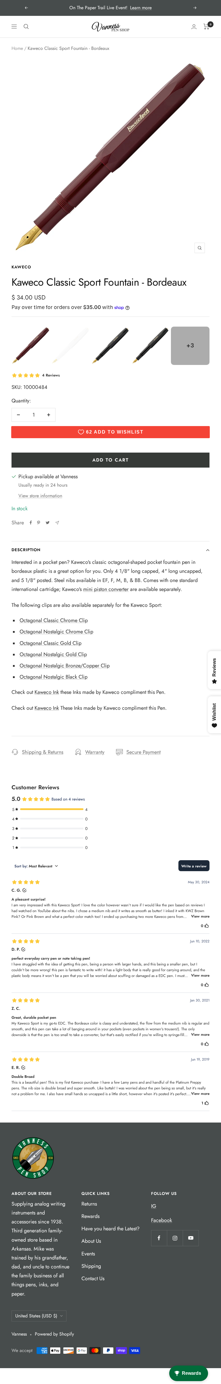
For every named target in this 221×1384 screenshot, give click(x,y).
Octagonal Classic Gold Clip (50, 643)
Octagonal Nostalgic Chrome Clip (56, 631)
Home (17, 48)
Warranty (94, 752)
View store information (40, 495)
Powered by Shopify (54, 1334)
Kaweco (21, 267)
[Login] (194, 26)
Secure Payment (143, 752)
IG (153, 1206)
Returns (89, 1204)
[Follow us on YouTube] (191, 1238)
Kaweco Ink (47, 692)
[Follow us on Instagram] (175, 1238)
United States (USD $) (36, 1316)
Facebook (161, 1220)
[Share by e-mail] (57, 523)
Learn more (141, 7)
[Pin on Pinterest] (38, 523)
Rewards (90, 1216)
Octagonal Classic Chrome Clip (54, 620)
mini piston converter (106, 589)
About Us (91, 1241)
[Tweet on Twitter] (47, 523)
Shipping (91, 1266)
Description (26, 550)
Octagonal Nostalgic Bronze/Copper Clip (65, 665)
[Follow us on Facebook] (159, 1238)
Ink (55, 708)
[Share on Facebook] (31, 523)
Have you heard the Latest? (110, 1228)
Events (88, 1253)
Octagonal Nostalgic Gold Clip (53, 654)
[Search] (26, 26)
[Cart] (206, 26)
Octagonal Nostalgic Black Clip (53, 677)
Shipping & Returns (42, 752)
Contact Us (92, 1278)
